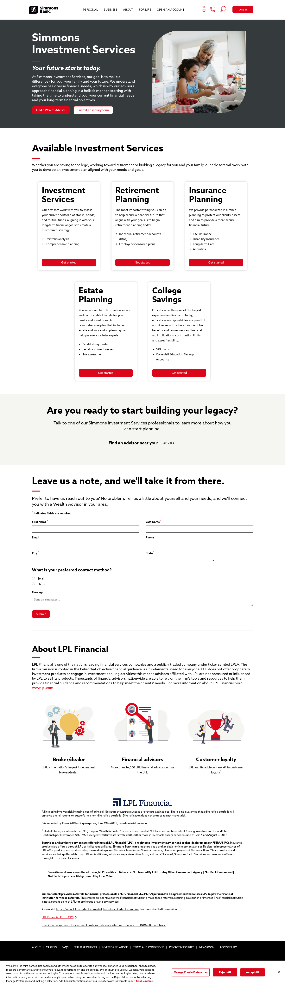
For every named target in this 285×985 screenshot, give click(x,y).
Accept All (252, 972)
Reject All (225, 972)
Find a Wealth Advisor (51, 110)
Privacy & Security (181, 947)
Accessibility (228, 947)
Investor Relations (115, 947)
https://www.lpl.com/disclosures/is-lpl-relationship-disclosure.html (97, 909)
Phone (150, 537)
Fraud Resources (85, 947)
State (150, 553)
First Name (40, 522)
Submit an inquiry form (93, 110)
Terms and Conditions (148, 947)
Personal (90, 9)
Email (36, 537)
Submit (41, 614)
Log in (243, 9)
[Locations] (203, 10)
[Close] (279, 972)
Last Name (153, 522)
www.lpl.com (42, 687)
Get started (69, 262)
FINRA (216, 842)
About (128, 9)
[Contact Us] (212, 10)
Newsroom (206, 947)
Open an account (170, 9)
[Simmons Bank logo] (43, 10)
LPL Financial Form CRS (57, 917)
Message (37, 592)
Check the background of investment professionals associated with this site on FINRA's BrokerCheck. (104, 925)
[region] (142, 972)
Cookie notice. (145, 980)
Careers (51, 947)
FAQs (65, 947)
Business (110, 9)
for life (145, 9)
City (35, 553)
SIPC (225, 842)
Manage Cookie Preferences (190, 972)
